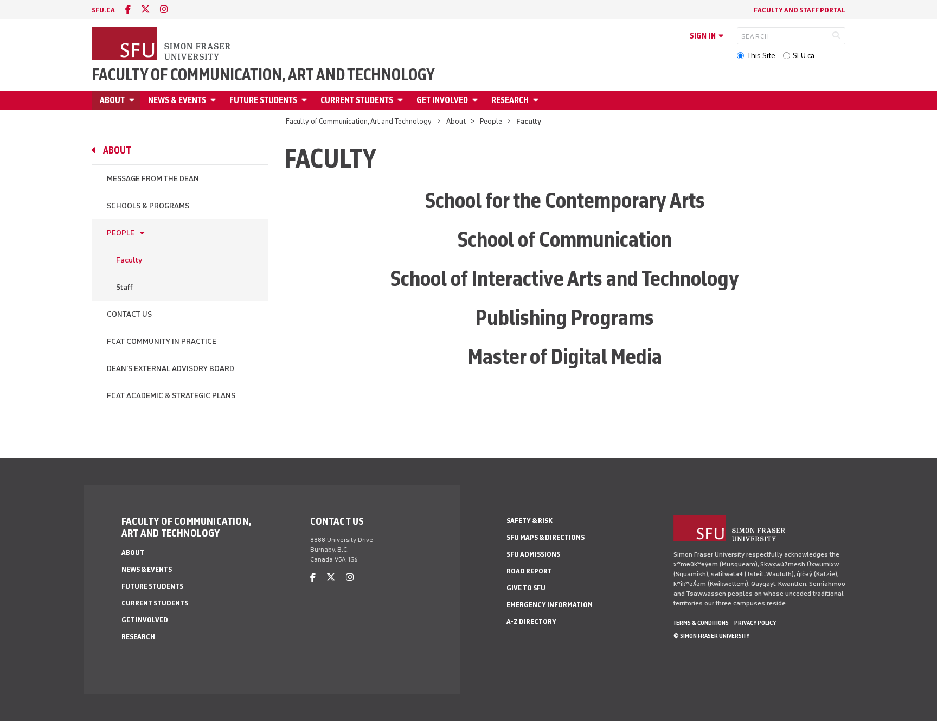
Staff (124, 287)
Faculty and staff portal (799, 10)
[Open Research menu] (537, 100)
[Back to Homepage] (162, 44)
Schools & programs (148, 205)
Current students (356, 100)
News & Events (177, 100)
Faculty (129, 260)
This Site (761, 55)
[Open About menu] (133, 100)
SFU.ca (803, 55)
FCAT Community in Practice (161, 341)
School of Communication (565, 239)
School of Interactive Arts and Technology (564, 278)
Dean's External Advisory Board (170, 368)
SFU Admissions (533, 554)
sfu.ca (103, 10)
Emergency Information (549, 604)
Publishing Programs (565, 317)
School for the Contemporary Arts (565, 200)
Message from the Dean (153, 178)
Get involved (442, 100)
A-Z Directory (531, 621)
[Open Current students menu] (401, 100)
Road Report (529, 571)
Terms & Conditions (701, 623)
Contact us (129, 314)
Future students (263, 100)
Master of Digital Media (565, 356)
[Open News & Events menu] (214, 100)
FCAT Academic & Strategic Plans (171, 395)
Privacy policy (755, 623)
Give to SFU (525, 587)
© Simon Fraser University (711, 636)
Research (510, 100)
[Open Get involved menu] (476, 100)
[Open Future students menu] (305, 100)
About (112, 100)
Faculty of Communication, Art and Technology (263, 74)
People (491, 121)
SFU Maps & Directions (545, 537)
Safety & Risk (529, 520)
